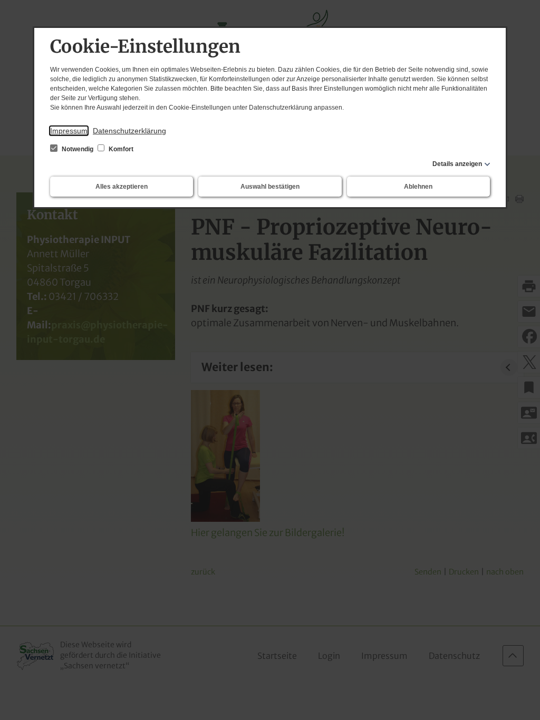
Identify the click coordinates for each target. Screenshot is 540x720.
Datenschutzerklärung (129, 131)
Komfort (120, 149)
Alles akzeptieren (121, 186)
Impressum (69, 131)
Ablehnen (418, 186)
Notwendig (77, 149)
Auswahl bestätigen (270, 186)
